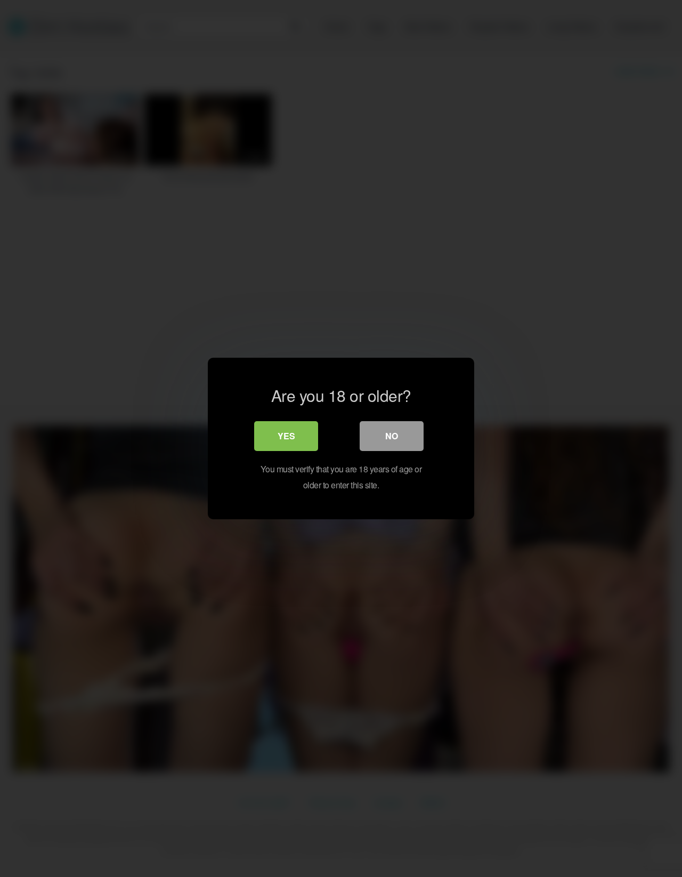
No (391, 436)
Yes (286, 436)
